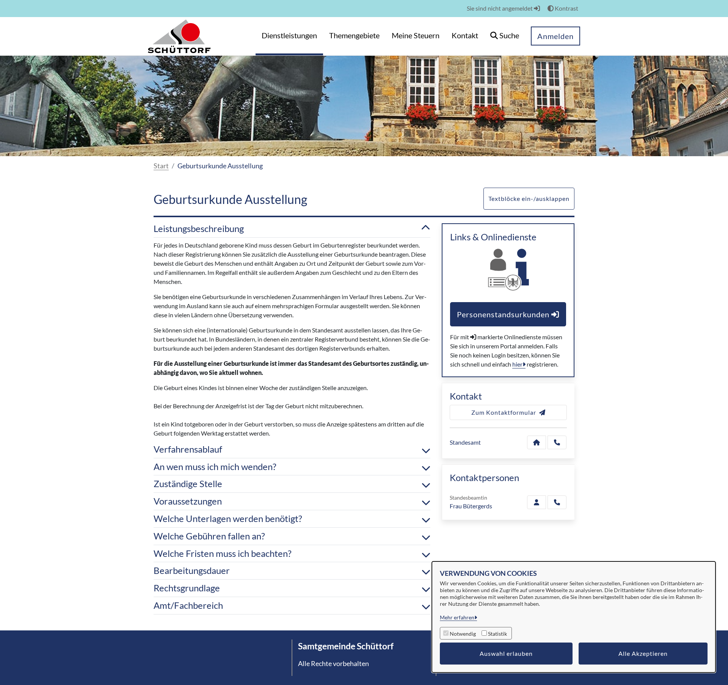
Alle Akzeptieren (643, 653)
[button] (504, 36)
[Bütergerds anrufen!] (557, 502)
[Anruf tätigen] (557, 442)
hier (517, 364)
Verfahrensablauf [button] (188, 449)
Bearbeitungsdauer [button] (192, 570)
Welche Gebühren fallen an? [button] (209, 536)
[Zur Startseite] (179, 35)
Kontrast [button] (566, 8)
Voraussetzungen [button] (188, 501)
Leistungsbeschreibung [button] (199, 228)
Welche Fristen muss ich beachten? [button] (223, 553)
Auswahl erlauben (506, 653)
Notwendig (463, 633)
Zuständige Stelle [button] (188, 483)
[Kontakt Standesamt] (536, 442)
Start (161, 165)
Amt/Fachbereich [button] (188, 605)
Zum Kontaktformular (503, 412)
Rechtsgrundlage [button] (187, 588)
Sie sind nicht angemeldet (500, 8)
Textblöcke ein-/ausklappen (529, 198)
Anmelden (555, 36)
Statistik (497, 633)
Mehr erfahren (457, 617)
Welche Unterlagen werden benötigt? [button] (228, 518)
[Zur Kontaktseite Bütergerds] (536, 502)
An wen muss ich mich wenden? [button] (215, 466)
